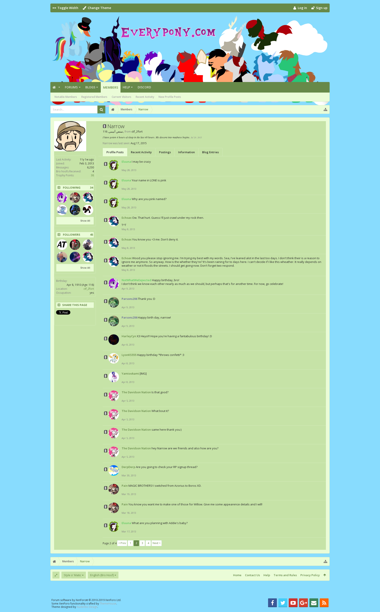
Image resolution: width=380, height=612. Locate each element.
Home (237, 575)
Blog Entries (210, 152)
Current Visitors (121, 97)
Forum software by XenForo (86, 600)
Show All (85, 220)
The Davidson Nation (136, 392)
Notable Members (66, 97)
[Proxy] (62, 210)
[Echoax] (88, 197)
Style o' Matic (72, 575)
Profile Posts (115, 152)
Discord (144, 87)
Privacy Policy (310, 575)
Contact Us (252, 575)
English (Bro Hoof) (102, 575)
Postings (165, 152)
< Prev (122, 543)
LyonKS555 (129, 355)
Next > (157, 543)
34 (91, 187)
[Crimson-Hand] (88, 210)
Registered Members (94, 97)
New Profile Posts (170, 97)
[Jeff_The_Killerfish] (88, 244)
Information (186, 152)
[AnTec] (62, 244)
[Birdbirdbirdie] (75, 244)
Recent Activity (145, 97)
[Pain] (75, 197)
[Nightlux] (62, 257)
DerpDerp (128, 467)
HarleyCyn (129, 336)
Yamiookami (130, 373)
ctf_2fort (89, 289)
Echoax (127, 218)
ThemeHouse (108, 603)
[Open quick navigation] (325, 109)
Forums (71, 87)
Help (126, 87)
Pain (125, 486)
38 (92, 175)
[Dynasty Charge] (75, 257)
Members (110, 87)
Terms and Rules (285, 575)
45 (91, 235)
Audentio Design (87, 607)
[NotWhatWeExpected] (62, 197)
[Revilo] (75, 210)
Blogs (90, 87)
